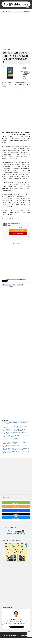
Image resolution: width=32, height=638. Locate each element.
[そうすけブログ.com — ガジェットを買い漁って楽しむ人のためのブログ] (16, 4)
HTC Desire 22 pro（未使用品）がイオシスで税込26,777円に (15, 446)
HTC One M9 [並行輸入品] (14, 223)
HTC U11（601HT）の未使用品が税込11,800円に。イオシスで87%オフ (15, 423)
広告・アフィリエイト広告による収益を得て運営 (19, 12)
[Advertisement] (16, 31)
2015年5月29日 (7, 49)
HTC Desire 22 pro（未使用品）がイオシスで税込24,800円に (15, 439)
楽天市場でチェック (18, 233)
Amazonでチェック (18, 230)
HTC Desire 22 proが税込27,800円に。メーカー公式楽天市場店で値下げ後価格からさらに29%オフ (16, 449)
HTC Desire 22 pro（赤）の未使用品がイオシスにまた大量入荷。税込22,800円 (16, 436)
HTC (14, 284)
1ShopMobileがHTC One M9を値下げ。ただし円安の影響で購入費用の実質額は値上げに (15, 57)
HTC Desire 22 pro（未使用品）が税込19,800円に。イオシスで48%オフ (16, 433)
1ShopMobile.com (7, 284)
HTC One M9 (20, 284)
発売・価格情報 (10, 286)
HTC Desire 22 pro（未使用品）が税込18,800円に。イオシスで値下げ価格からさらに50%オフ (16, 430)
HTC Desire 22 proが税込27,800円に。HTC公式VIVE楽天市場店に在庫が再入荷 (15, 443)
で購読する (16, 503)
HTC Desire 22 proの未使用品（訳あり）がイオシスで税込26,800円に (16, 452)
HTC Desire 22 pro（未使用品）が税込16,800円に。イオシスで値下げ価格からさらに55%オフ (16, 426)
